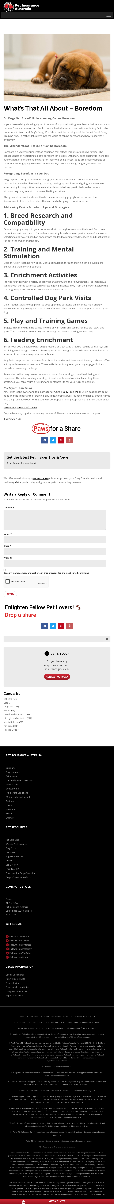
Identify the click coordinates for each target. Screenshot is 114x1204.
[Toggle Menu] (108, 15)
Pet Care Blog (12, 839)
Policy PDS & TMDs (15, 978)
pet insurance (40, 478)
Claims (9, 805)
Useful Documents (15, 974)
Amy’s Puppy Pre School (67, 391)
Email (7, 546)
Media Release (11, 721)
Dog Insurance (13, 772)
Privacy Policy (12, 983)
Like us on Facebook (19, 936)
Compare (10, 767)
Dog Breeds (11, 848)
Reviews (10, 801)
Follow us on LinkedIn (19, 957)
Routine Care (12, 784)
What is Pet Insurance (16, 844)
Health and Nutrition (14, 714)
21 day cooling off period (18, 797)
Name (8, 534)
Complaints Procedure (16, 991)
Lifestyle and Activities (15, 718)
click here (86, 1126)
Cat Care (8, 698)
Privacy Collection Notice (18, 987)
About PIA (10, 809)
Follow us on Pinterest (20, 944)
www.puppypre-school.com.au (20, 407)
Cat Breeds (11, 852)
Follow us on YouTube (20, 953)
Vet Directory (12, 864)
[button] (44, 440)
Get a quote (21, 482)
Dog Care (8, 706)
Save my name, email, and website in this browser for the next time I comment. (46, 573)
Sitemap (10, 817)
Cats (6, 702)
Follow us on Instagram (20, 948)
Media (9, 813)
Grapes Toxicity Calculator (18, 877)
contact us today (57, 676)
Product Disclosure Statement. (78, 1084)
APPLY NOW (12, 903)
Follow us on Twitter (19, 940)
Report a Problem (14, 995)
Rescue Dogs (10, 729)
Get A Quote (57, 1201)
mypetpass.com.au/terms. (57, 1061)
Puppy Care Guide (14, 856)
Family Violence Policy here (31, 1194)
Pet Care (8, 725)
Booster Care (12, 788)
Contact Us (11, 899)
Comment (9, 507)
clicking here (90, 1016)
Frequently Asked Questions (19, 780)
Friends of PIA (12, 869)
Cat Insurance (12, 776)
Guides (7, 710)
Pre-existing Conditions (17, 792)
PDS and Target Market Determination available (45, 1176)
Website (8, 557)
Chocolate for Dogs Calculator (20, 873)
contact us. (100, 1194)
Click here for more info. (60, 1075)
